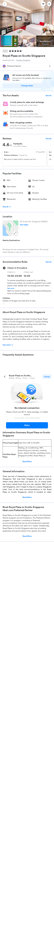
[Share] (49, 4)
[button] (10, 228)
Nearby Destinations (11, 240)
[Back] (5, 4)
